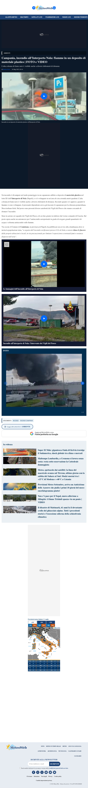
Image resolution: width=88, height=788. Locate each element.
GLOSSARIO (77, 756)
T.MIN (30, 625)
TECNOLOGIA (62, 751)
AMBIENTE (7, 53)
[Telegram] (46, 772)
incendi (15, 420)
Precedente (5, 383)
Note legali (44, 776)
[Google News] (50, 772)
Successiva (82, 383)
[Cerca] (54, 7)
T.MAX (34, 625)
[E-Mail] (54, 772)
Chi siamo (29, 776)
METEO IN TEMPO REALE (53, 746)
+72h (50, 622)
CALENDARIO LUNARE (74, 751)
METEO (64, 746)
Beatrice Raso (6, 69)
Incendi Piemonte (81, 17)
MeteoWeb (56, 784)
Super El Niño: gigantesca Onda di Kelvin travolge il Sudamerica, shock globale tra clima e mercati (61, 451)
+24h (32, 622)
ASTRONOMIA (42, 751)
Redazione (36, 776)
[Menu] (33, 7)
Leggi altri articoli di (18, 426)
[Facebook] (33, 772)
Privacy (50, 776)
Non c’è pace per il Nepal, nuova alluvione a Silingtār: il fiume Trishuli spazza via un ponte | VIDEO (60, 499)
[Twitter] (42, 772)
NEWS (42, 746)
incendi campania (26, 420)
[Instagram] (37, 772)
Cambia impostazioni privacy (44, 780)
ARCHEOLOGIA (52, 751)
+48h (41, 622)
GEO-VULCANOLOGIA (74, 746)
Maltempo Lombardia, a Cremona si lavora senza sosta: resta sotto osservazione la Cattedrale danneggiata (60, 461)
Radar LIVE (66, 17)
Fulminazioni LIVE (52, 17)
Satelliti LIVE (37, 17)
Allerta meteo (11, 17)
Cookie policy (57, 776)
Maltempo (24, 17)
